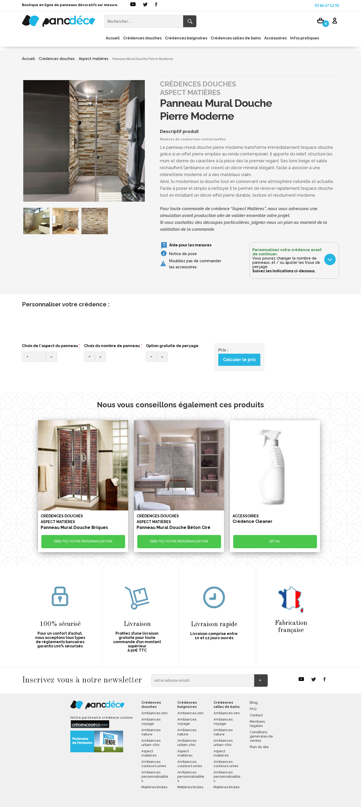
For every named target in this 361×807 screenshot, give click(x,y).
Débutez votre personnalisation (83, 541)
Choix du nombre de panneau (113, 346)
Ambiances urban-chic (150, 743)
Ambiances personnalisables (154, 776)
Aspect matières (93, 59)
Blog (254, 702)
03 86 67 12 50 (327, 6)
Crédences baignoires (186, 38)
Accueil (113, 38)
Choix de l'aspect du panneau (51, 346)
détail (275, 541)
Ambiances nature (150, 732)
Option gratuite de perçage (172, 346)
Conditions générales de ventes (261, 736)
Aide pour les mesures (190, 245)
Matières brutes (154, 787)
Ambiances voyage (150, 721)
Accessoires (275, 38)
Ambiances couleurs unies (153, 764)
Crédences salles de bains (236, 38)
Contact (256, 715)
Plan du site (259, 747)
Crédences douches (142, 38)
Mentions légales (257, 724)
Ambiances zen (154, 713)
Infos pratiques (304, 38)
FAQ (253, 709)
